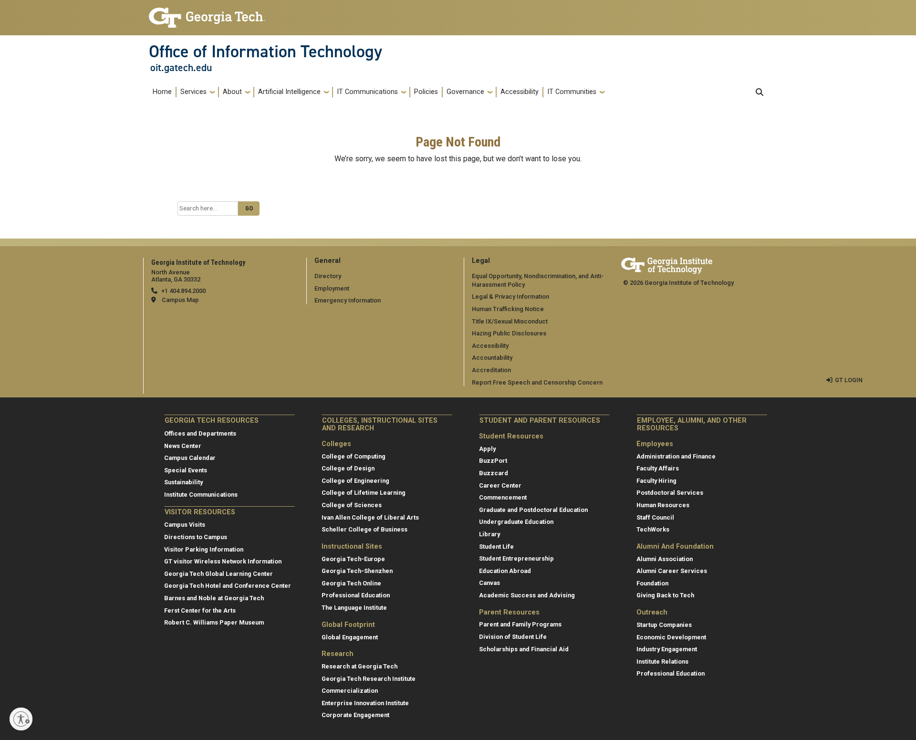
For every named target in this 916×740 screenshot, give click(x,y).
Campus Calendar (190, 457)
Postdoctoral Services (669, 492)
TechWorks (652, 529)
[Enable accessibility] (21, 719)
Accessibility (519, 92)
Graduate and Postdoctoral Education (533, 509)
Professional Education (356, 595)
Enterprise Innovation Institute (365, 703)
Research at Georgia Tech (359, 666)
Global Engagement (350, 637)
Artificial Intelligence (289, 92)
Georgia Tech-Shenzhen (357, 570)
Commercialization (350, 690)
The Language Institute (354, 607)
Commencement (503, 497)
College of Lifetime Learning (364, 492)
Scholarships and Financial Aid (524, 649)
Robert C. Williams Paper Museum (214, 622)
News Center (182, 445)
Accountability (492, 357)
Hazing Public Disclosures (509, 333)
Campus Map (180, 299)
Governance (465, 92)
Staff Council (655, 517)
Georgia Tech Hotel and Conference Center (227, 585)
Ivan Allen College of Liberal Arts (370, 517)
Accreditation (491, 370)
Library (489, 534)
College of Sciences (352, 505)
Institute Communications (201, 494)
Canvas (489, 582)
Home (162, 92)
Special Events (185, 470)
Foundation (652, 583)
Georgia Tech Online (351, 583)
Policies (426, 92)
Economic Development (671, 637)
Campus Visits (184, 524)
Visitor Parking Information (203, 549)
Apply (487, 448)
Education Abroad (505, 570)
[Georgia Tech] (666, 264)
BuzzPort (493, 460)
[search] (759, 92)
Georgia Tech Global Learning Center (218, 573)
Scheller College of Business (364, 529)
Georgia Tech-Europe (353, 559)
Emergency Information (347, 300)
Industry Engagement (666, 649)
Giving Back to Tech (665, 595)
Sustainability (183, 482)
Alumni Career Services (671, 570)
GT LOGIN (849, 380)
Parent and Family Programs (520, 624)
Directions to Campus (195, 537)
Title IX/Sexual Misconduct (510, 321)
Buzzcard (493, 473)
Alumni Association (664, 559)
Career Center (500, 485)
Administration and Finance (676, 456)
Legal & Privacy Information (510, 296)
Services (193, 92)
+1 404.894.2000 (183, 290)
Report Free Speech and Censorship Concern (537, 382)
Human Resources (662, 505)
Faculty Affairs (657, 468)
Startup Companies (664, 624)
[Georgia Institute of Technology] (207, 13)
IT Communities (571, 92)
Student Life (496, 546)
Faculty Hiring (656, 480)
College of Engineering (355, 480)
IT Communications (367, 92)
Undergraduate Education (516, 521)
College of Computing (353, 456)
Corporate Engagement (355, 715)
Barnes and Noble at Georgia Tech (214, 598)
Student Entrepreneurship (516, 558)
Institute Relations (662, 661)
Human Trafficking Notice (508, 309)
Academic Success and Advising (527, 595)
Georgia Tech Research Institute (369, 678)
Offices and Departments (200, 433)
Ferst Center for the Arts (200, 610)
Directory (327, 276)
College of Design (348, 468)
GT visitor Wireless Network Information (222, 561)
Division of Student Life (513, 636)
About (232, 92)
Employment (331, 288)
